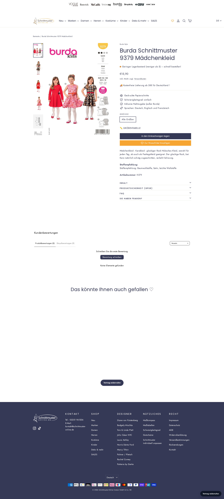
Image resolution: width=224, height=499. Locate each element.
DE (217, 20)
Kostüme (111, 20)
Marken (72, 20)
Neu (61, 20)
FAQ (122, 193)
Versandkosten (140, 78)
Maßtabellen (149, 425)
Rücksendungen (176, 444)
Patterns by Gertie (125, 464)
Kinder (124, 20)
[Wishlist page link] (172, 21)
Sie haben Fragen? (131, 198)
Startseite (36, 36)
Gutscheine (148, 434)
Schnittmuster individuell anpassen (152, 441)
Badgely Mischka (125, 425)
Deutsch (110, 477)
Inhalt (124, 183)
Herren (98, 20)
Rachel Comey (123, 459)
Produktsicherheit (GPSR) (136, 188)
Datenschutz (174, 425)
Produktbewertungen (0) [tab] (45, 243)
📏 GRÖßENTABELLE (130, 128)
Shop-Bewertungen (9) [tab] (65, 243)
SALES (154, 20)
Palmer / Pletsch (124, 454)
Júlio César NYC (124, 434)
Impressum (174, 420)
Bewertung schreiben (112, 257)
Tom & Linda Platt (125, 430)
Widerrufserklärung (178, 434)
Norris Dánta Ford (125, 444)
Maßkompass (149, 420)
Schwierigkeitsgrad (151, 430)
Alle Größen (128, 119)
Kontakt (172, 449)
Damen (85, 20)
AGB (171, 430)
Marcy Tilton (122, 449)
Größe (124, 114)
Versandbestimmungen (179, 439)
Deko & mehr (139, 20)
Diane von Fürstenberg (127, 420)
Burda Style (124, 44)
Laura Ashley (123, 439)
